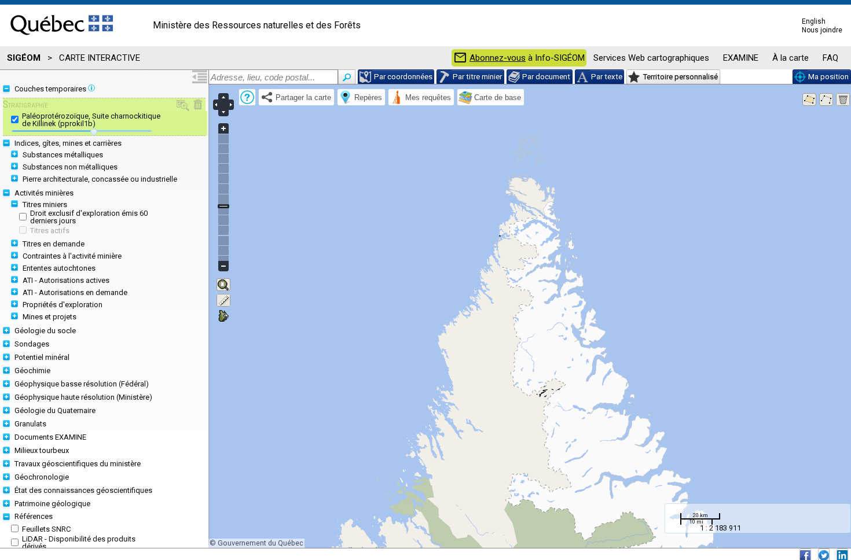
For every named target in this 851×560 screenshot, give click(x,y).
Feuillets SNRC (46, 529)
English (814, 21)
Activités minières (44, 193)
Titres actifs (49, 230)
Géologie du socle (45, 330)
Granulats (30, 424)
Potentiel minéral (41, 357)
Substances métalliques (63, 155)
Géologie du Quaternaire (55, 410)
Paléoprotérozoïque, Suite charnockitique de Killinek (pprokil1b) (91, 119)
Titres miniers (45, 204)
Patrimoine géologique (52, 503)
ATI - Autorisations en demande (75, 292)
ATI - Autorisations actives (66, 280)
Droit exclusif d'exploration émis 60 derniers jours (89, 216)
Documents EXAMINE (50, 437)
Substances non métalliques (70, 167)
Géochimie (32, 370)
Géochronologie (41, 477)
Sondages (31, 344)
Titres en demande (54, 244)
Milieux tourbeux (41, 450)
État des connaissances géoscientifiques (83, 490)
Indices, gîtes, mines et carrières (68, 143)
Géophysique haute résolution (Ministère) (83, 397)
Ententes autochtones (59, 268)
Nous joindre (822, 30)
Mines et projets (49, 316)
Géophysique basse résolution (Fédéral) (81, 384)
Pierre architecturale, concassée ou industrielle (100, 179)
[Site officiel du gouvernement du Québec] (61, 39)
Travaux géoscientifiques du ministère (77, 463)
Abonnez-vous (497, 58)
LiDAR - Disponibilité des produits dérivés (78, 542)
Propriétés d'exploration (62, 304)
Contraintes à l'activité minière (72, 256)
